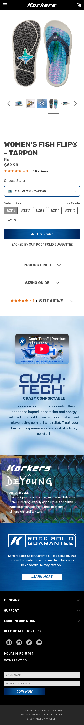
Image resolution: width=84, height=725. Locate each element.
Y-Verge (50, 719)
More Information (19, 621)
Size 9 (54, 210)
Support (11, 610)
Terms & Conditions (51, 711)
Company (12, 600)
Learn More (42, 576)
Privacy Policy (30, 711)
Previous (8, 104)
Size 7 (25, 210)
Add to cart (42, 234)
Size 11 (11, 220)
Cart (79, 5)
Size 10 (70, 210)
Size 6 (10, 210)
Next (75, 104)
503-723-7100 (15, 660)
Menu (5, 5)
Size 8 (40, 210)
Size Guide (72, 203)
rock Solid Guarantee (54, 244)
